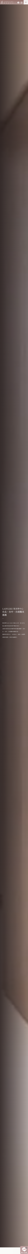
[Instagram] (21, 2)
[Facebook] (18, 2)
